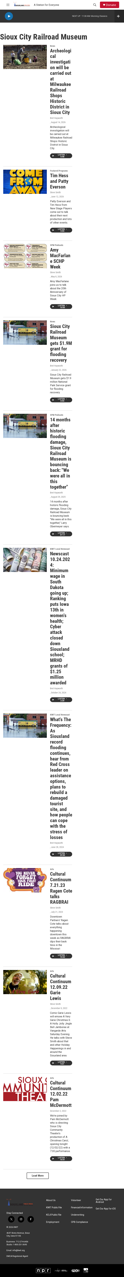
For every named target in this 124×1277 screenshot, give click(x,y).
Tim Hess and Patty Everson (59, 181)
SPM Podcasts (56, 245)
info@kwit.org (18, 1250)
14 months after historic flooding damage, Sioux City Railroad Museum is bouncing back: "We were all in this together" (60, 453)
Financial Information (82, 1207)
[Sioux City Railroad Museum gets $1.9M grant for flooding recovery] (25, 332)
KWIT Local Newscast (60, 549)
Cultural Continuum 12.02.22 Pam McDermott (61, 1094)
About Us (51, 1200)
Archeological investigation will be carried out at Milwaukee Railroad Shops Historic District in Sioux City (60, 81)
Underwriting (77, 1215)
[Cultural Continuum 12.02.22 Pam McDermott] (25, 1089)
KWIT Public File (54, 1207)
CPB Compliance (79, 1222)
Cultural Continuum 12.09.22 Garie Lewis (60, 987)
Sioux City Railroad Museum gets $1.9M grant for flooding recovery (61, 343)
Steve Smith (55, 192)
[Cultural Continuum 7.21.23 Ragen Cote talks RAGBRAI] (25, 880)
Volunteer (76, 1200)
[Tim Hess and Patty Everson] (25, 182)
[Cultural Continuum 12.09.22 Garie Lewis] (25, 982)
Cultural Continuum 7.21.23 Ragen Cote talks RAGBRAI (61, 888)
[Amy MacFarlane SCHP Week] (25, 256)
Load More (38, 1175)
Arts (52, 869)
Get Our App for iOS (106, 1208)
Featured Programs (59, 170)
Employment (52, 1222)
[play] (8, 16)
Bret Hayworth (56, 118)
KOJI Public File (53, 1215)
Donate (111, 5)
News (52, 46)
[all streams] (119, 16)
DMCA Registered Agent (17, 1256)
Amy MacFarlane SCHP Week (60, 258)
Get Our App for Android (104, 1200)
